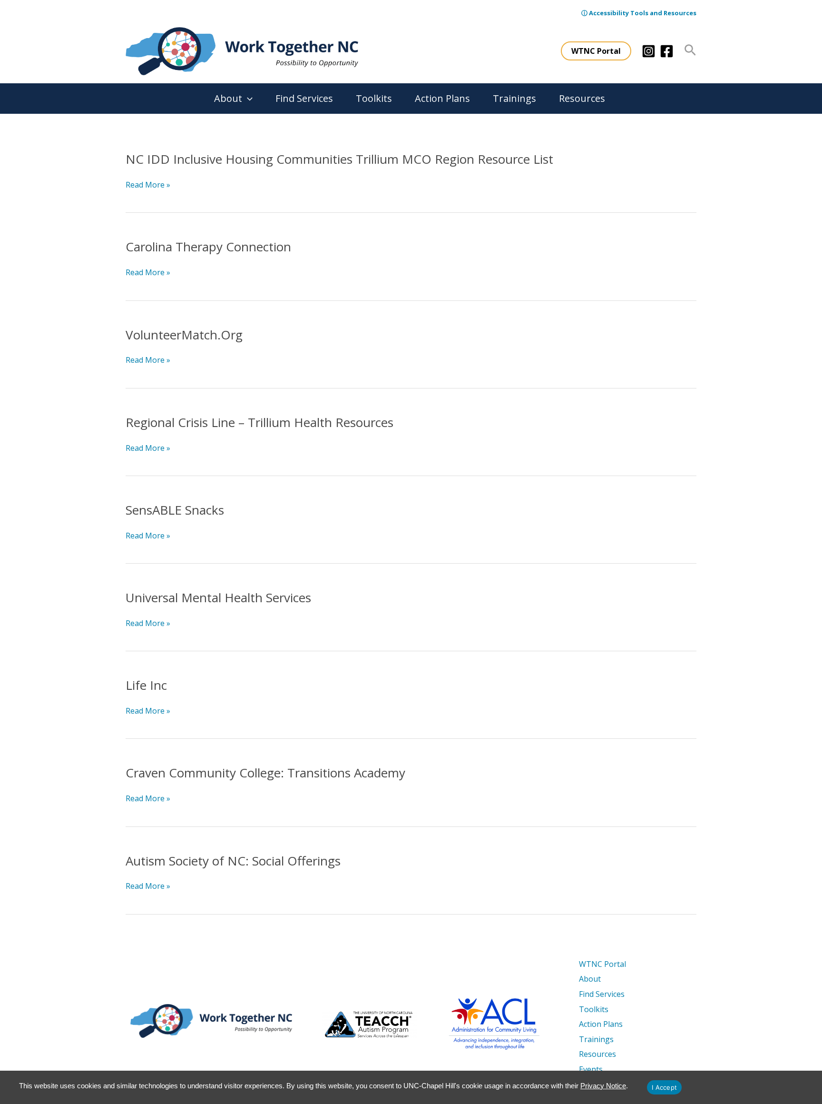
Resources (582, 98)
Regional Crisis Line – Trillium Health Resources (259, 422)
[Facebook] (667, 51)
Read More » (148, 185)
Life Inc (146, 685)
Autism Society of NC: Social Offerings (233, 860)
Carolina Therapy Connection (208, 246)
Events (591, 1069)
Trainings (514, 98)
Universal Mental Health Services (218, 597)
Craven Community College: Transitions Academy (265, 772)
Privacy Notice (603, 1086)
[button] (596, 50)
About (228, 98)
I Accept (664, 1087)
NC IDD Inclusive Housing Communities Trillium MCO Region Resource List (339, 159)
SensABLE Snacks (175, 509)
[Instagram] (648, 51)
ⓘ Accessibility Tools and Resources (638, 13)
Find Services (304, 98)
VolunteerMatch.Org (184, 334)
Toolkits (374, 98)
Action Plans (442, 98)
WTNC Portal (602, 964)
